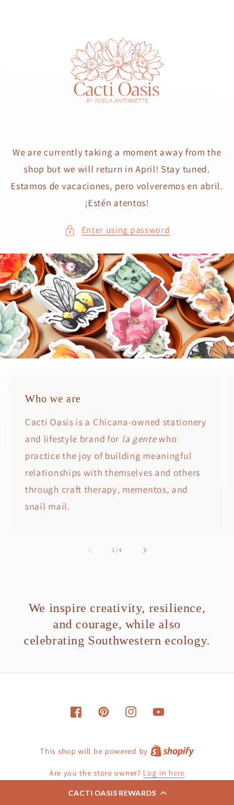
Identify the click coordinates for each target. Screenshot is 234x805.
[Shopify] (172, 751)
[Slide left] (90, 550)
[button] (117, 792)
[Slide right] (144, 550)
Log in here (164, 773)
